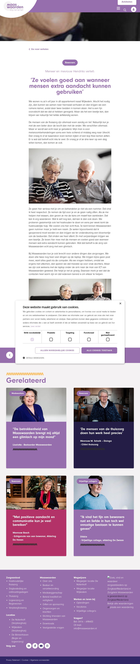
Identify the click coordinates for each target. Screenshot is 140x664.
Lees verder (36, 326)
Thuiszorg (13, 596)
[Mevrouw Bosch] (36, 516)
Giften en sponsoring (54, 604)
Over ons (47, 581)
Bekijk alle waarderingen (120, 603)
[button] (118, 8)
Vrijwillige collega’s (86, 611)
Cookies (25, 660)
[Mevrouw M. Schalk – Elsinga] (104, 428)
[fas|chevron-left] (11, 355)
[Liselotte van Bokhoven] (36, 428)
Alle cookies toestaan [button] (99, 350)
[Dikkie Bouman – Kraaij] (104, 516)
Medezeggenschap (52, 592)
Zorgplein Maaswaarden (120, 592)
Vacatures (81, 607)
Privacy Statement (13, 660)
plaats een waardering (121, 607)
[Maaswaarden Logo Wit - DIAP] (13, 6)
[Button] (133, 9)
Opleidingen (82, 602)
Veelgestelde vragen (53, 627)
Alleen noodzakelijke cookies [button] (57, 350)
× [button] (120, 304)
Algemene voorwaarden (39, 660)
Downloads (48, 623)
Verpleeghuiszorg (18, 607)
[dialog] (70, 332)
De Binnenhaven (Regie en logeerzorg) (20, 638)
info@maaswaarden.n (85, 628)
